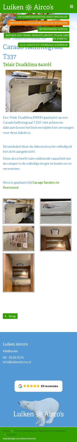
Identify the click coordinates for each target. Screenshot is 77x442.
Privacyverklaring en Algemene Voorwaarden (40, 430)
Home (6, 430)
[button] (39, 386)
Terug (12, 316)
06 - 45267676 (13, 357)
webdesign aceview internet (19, 438)
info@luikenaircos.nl (17, 362)
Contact (12, 434)
